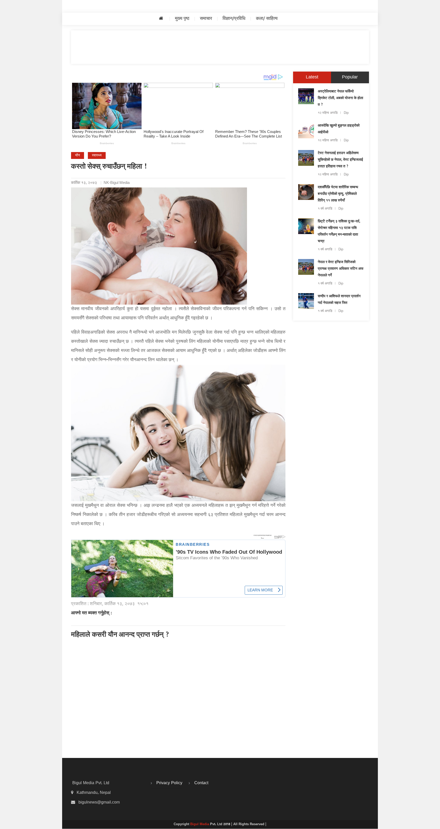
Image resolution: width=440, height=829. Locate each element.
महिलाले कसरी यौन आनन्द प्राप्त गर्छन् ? (120, 635)
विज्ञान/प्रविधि (234, 19)
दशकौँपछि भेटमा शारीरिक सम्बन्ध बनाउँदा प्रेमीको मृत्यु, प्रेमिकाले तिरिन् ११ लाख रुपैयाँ (338, 194)
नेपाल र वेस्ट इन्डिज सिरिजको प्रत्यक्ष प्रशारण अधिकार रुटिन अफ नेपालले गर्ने (340, 269)
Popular (350, 77)
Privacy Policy (169, 783)
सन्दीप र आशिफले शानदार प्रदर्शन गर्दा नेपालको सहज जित (339, 299)
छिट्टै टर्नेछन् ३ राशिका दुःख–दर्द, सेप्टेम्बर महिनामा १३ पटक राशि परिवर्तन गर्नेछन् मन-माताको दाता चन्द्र (339, 231)
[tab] (312, 77)
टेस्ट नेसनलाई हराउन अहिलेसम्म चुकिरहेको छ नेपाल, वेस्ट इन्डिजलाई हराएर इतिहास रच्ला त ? (340, 160)
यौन (77, 155)
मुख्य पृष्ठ (182, 19)
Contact (201, 783)
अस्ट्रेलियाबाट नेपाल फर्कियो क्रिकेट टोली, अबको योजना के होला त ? (340, 98)
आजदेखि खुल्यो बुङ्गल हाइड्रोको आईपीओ (339, 129)
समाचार (206, 19)
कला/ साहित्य (267, 19)
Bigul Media (200, 824)
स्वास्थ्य (97, 155)
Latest (312, 77)
